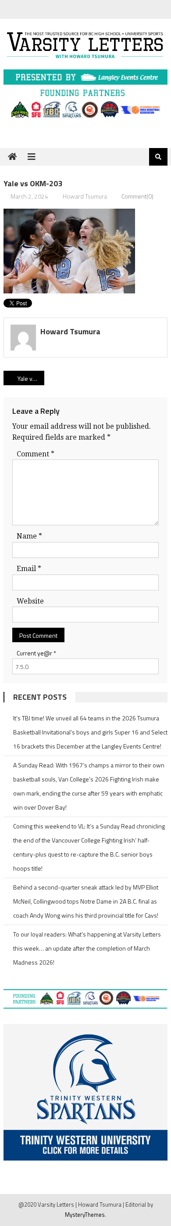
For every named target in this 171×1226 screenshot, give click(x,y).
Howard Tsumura (85, 196)
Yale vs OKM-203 (31, 378)
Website (30, 601)
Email (29, 568)
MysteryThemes (85, 1214)
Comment (35, 454)
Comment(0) (137, 196)
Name (29, 536)
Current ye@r (36, 653)
